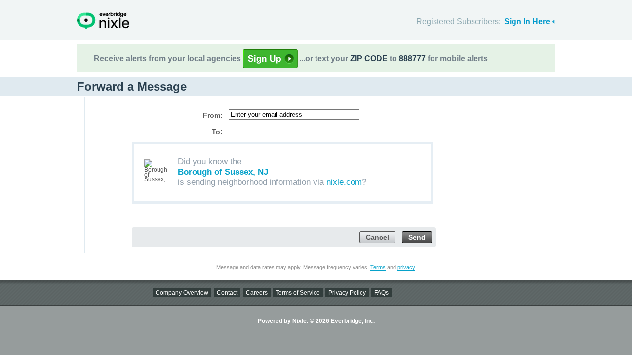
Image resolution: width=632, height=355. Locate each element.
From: (213, 115)
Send (417, 237)
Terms (378, 267)
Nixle (103, 20)
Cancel (377, 237)
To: (217, 132)
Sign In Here (527, 21)
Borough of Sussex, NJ (223, 172)
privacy (406, 267)
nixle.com (344, 182)
